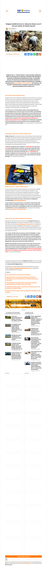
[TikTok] (40, 296)
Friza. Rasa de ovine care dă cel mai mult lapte (18, 274)
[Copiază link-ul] (40, 54)
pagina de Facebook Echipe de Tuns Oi (19, 268)
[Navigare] (7, 11)
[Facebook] (26, 54)
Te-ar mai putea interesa (13, 312)
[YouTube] (37, 296)
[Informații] (40, 11)
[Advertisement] (23, 4)
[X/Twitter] (34, 296)
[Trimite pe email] (37, 54)
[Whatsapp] (34, 54)
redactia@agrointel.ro (27, 563)
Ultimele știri (29, 312)
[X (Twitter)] (31, 54)
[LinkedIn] (28, 54)
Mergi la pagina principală (23, 556)
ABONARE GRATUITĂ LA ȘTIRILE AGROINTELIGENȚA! (23, 302)
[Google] (26, 296)
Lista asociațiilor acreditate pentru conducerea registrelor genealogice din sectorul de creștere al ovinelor (21, 283)
